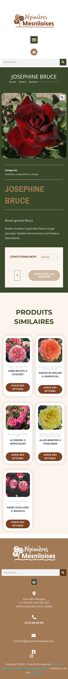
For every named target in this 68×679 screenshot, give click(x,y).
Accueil (12, 81)
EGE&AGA (36, 672)
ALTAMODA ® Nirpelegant (18, 442)
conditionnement (23, 256)
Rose (26, 366)
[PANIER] (34, 51)
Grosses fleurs (23, 174)
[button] (34, 39)
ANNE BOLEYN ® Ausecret (17, 372)
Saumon (58, 366)
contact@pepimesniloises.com (33, 641)
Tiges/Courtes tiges (50, 368)
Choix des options (17, 387)
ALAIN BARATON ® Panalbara (50, 442)
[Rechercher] (63, 62)
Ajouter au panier (44, 275)
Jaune (42, 436)
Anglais (11, 366)
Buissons (33, 81)
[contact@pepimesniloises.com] (34, 635)
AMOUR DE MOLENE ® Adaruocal (50, 374)
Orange (50, 366)
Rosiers (22, 81)
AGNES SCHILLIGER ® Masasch (18, 509)
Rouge (34, 174)
